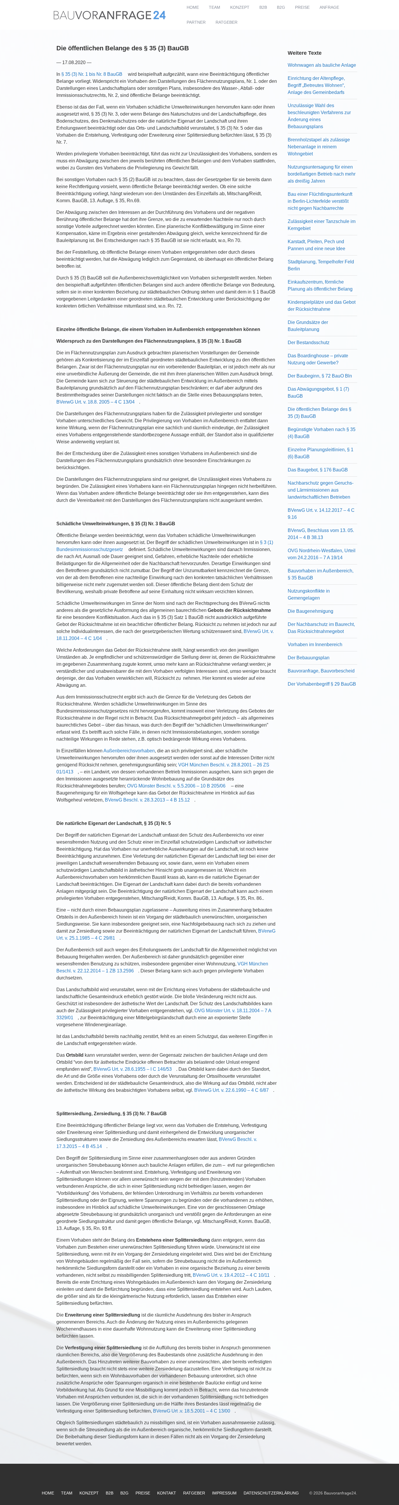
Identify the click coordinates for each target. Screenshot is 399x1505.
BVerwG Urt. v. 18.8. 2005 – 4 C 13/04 (95, 401)
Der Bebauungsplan (308, 657)
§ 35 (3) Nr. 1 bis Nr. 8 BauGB (91, 74)
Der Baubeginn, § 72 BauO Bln (320, 375)
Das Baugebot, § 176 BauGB (318, 469)
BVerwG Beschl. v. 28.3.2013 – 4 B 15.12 (147, 799)
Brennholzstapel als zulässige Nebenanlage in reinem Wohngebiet (319, 146)
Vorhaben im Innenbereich (315, 644)
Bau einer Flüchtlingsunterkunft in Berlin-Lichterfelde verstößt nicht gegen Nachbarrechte (320, 201)
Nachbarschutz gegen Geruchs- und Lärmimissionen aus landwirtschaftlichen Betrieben (320, 490)
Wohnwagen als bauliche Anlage (322, 65)
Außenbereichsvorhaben (129, 750)
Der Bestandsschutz (308, 342)
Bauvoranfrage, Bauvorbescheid (321, 670)
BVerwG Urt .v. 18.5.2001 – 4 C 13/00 (191, 1410)
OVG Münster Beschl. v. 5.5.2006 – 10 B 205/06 (176, 785)
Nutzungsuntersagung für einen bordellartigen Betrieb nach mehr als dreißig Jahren (321, 173)
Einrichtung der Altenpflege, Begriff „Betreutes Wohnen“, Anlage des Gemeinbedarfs (316, 85)
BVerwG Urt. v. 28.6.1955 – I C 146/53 (132, 1069)
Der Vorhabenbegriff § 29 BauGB (322, 684)
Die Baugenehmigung (310, 611)
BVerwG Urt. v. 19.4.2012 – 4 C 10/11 (231, 1275)
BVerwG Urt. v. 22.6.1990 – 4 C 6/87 (231, 1090)
